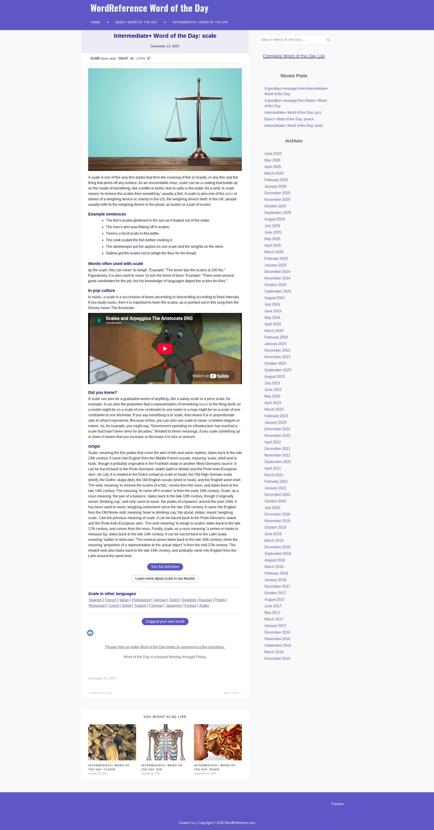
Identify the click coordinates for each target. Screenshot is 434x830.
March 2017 (273, 619)
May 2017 (272, 613)
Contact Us (187, 823)
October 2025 (275, 206)
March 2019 (273, 540)
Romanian (97, 606)
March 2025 (273, 252)
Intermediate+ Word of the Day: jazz (292, 112)
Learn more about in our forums (165, 578)
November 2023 (277, 357)
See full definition (165, 567)
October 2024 (275, 285)
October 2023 (275, 363)
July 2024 (272, 304)
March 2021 (273, 475)
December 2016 (277, 632)
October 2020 (275, 501)
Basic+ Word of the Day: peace (289, 119)
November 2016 (277, 639)
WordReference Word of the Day (149, 7)
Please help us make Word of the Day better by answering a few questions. (165, 647)
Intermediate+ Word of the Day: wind (293, 126)
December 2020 (277, 495)
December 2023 (277, 350)
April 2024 (272, 324)
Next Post (232, 693)
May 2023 (272, 396)
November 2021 (277, 455)
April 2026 (272, 167)
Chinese (156, 606)
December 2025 (277, 193)
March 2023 (273, 409)
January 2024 (275, 344)
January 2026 (275, 186)
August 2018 (274, 560)
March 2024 (273, 331)
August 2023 (274, 376)
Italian (124, 600)
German (159, 600)
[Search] (328, 39)
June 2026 (272, 154)
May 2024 (272, 317)
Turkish (140, 606)
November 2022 (277, 435)
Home (95, 22)
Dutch (174, 600)
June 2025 (272, 232)
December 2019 (277, 514)
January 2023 (275, 422)
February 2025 (276, 258)
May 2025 (272, 239)
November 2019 (277, 521)
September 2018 (277, 554)
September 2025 (277, 213)
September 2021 (277, 462)
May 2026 (272, 160)
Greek (127, 606)
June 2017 (272, 606)
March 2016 (273, 652)
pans (229, 194)
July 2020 (272, 508)
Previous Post (101, 693)
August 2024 (274, 298)
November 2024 (277, 278)
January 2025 (275, 265)
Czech (113, 606)
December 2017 (277, 586)
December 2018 (277, 547)
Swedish (189, 600)
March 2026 (273, 173)
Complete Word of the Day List (294, 56)
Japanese (174, 606)
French (110, 600)
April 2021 (272, 468)
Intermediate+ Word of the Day (200, 22)
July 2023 (272, 383)
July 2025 (272, 226)
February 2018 (276, 573)
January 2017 (275, 626)
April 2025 (272, 245)
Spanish (95, 600)
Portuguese (141, 600)
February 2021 (276, 481)
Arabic (204, 606)
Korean (190, 606)
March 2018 (273, 567)
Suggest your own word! (165, 621)
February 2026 (276, 180)
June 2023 (272, 390)
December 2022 (277, 429)
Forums (337, 804)
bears (203, 404)
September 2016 (277, 645)
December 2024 (277, 272)
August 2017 (274, 599)
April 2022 (272, 442)
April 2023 (272, 403)
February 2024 (276, 337)
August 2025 (274, 219)
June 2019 (272, 534)
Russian (205, 600)
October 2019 (275, 527)
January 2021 (275, 488)
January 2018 (275, 580)
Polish (220, 600)
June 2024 (272, 311)
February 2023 (276, 416)
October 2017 (275, 593)
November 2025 (277, 199)
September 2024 (277, 291)
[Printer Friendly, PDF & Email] (90, 635)
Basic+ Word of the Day (136, 22)
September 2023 (277, 370)
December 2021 (277, 449)
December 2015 (277, 658)
